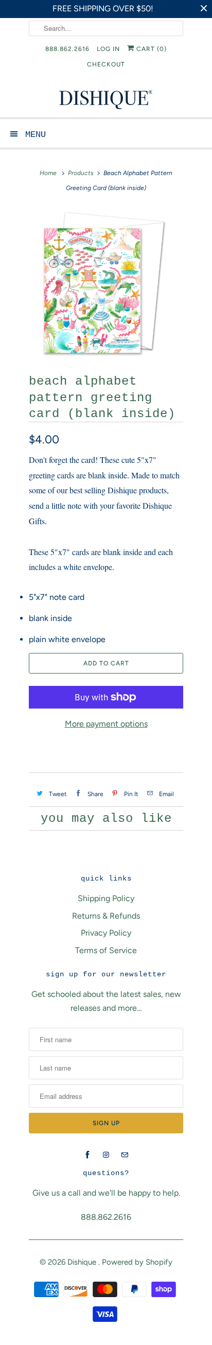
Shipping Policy (106, 898)
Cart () (150, 49)
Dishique (82, 1262)
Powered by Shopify (137, 1262)
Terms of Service (106, 950)
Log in (108, 49)
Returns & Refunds (106, 916)
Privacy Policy (106, 933)
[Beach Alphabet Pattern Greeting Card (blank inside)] (106, 282)
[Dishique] (106, 99)
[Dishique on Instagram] (106, 1155)
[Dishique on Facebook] (87, 1155)
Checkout (106, 64)
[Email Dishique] (124, 1155)
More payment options (106, 724)
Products (81, 173)
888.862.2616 (67, 49)
